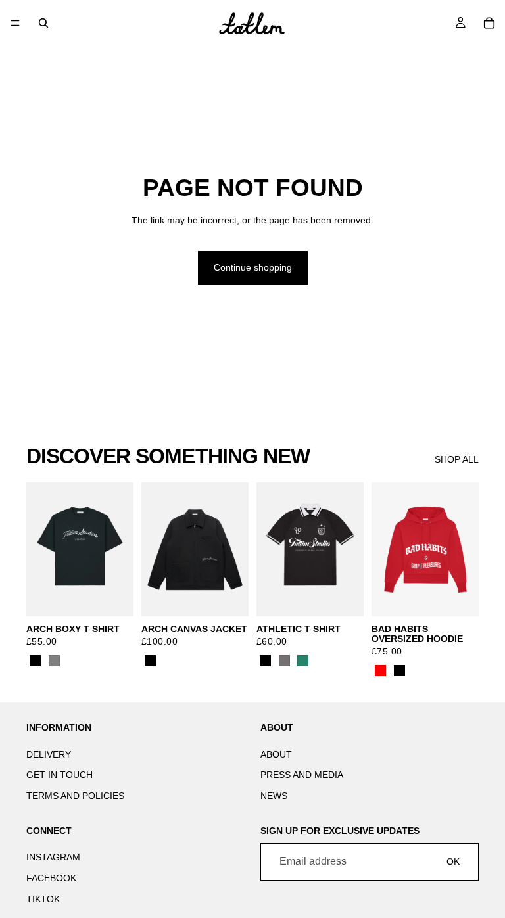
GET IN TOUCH (59, 774)
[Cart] (489, 23)
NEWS (273, 796)
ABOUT (276, 754)
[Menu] (15, 23)
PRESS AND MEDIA (301, 774)
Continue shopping (253, 267)
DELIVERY (48, 754)
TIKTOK (43, 898)
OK (453, 861)
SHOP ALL (457, 459)
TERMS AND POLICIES (75, 796)
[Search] (43, 23)
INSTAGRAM (53, 857)
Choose (124, 595)
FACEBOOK (51, 878)
